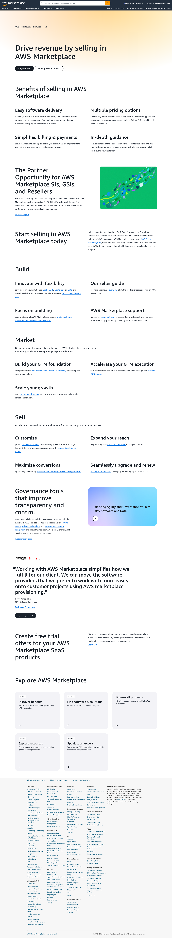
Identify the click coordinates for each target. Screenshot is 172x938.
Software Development (35, 924)
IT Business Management (55, 812)
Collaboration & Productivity (52, 793)
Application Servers (53, 879)
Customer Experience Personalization (34, 890)
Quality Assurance (33, 914)
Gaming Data (51, 841)
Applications (71, 841)
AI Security (31, 884)
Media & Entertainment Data (55, 852)
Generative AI (31, 810)
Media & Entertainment (35, 851)
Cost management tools (95, 844)
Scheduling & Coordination (36, 922)
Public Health (32, 856)
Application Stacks (53, 882)
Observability (31, 907)
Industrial (30, 846)
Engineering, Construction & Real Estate (36, 837)
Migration (30, 825)
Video (69, 895)
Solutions (30, 786)
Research (30, 917)
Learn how (92, 644)
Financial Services (33, 840)
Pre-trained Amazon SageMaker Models (34, 876)
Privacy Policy (40, 934)
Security (30, 828)
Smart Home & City (73, 855)
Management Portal (93, 814)
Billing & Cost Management (96, 873)
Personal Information (94, 878)
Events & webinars (93, 797)
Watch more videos (23, 539)
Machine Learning (33, 818)
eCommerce (51, 804)
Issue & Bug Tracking (54, 892)
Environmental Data (54, 836)
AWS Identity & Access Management (94, 884)
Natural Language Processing (73, 884)
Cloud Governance (53, 826)
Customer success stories (95, 802)
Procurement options (94, 841)
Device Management (74, 847)
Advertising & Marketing (35, 831)
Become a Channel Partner (115, 8)
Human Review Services (75, 872)
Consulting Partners (116, 444)
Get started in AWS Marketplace (93, 838)
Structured (71, 890)
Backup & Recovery (73, 812)
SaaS (45, 290)
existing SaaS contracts (101, 471)
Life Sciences (31, 848)
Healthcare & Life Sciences (76, 800)
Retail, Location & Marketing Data (53, 862)
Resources (90, 786)
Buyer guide (91, 805)
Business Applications (34, 794)
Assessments (71, 902)
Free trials (90, 851)
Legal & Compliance (34, 904)
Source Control (52, 900)
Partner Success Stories (95, 825)
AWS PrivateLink (32, 872)
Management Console (94, 870)
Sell (45, 26)
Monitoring (51, 897)
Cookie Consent (51, 934)
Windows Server (92, 863)
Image (69, 875)
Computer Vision (73, 864)
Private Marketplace (31, 526)
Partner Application (93, 822)
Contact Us (91, 895)
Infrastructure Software (35, 813)
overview (113, 290)
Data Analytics (72, 814)
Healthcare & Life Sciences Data (56, 845)
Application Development (56, 877)
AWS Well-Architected (34, 792)
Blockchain (51, 789)
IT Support (31, 901)
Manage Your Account (94, 868)
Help (168, 8)
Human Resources (53, 809)
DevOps (30, 805)
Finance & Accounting (34, 899)
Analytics (70, 839)
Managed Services (73, 907)
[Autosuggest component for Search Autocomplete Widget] (107, 3)
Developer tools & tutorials (96, 792)
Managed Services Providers (33, 822)
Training (70, 912)
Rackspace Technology (25, 607)
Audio (69, 861)
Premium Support (73, 910)
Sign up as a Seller (93, 817)
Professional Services (74, 899)
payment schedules (30, 444)
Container (59, 290)
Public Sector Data (53, 855)
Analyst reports (92, 800)
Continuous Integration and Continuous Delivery (55, 886)
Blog (88, 794)
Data (70, 290)
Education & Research (74, 792)
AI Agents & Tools (33, 789)
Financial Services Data (55, 838)
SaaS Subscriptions (93, 861)
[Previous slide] (18, 615)
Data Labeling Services (74, 867)
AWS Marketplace (23, 26)
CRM (48, 802)
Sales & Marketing (33, 919)
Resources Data (52, 858)
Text (68, 892)
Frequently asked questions (96, 807)
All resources (91, 789)
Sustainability (32, 864)
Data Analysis (31, 896)
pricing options (107, 317)
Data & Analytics (33, 800)
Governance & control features (94, 848)
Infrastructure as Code (54, 889)
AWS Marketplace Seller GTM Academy (49, 370)
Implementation (72, 904)
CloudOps (30, 797)
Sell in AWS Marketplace (135, 8)
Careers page (121, 799)
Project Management (54, 815)
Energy (29, 833)
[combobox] (72, 3)
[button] (140, 3)
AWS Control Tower (33, 869)
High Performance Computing (73, 818)
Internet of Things (33, 815)
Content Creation (33, 886)
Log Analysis (51, 895)
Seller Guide (91, 820)
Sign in (149, 3)
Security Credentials (93, 888)
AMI (51, 290)
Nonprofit (30, 854)
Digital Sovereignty (33, 807)
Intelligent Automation (75, 877)
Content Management (54, 799)
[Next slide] (33, 615)
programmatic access (29, 394)
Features (37, 26)
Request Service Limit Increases (94, 892)
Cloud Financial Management (52, 823)
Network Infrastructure (75, 824)
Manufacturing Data (54, 848)
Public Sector (31, 859)
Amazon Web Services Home (155, 8)
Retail (29, 862)
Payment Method (93, 881)
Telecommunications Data (56, 865)
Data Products (32, 802)
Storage (70, 832)
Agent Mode (129, 3)
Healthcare (31, 843)
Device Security (72, 849)
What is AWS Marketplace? (96, 832)
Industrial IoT (71, 852)
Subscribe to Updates (94, 876)
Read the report (22, 214)
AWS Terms (31, 934)
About (89, 829)
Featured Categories (93, 858)
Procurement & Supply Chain (35, 910)
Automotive (71, 789)
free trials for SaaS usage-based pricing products (59, 471)
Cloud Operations (53, 819)
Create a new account (162, 3)
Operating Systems (73, 827)
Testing (49, 902)
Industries (70, 786)
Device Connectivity (74, 844)
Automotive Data (53, 833)
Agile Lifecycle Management (52, 873)
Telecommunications (34, 867)
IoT (68, 836)
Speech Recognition (74, 887)
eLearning (50, 807)
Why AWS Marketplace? (95, 834)
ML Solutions (71, 880)
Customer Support (33, 893)
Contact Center (52, 796)
